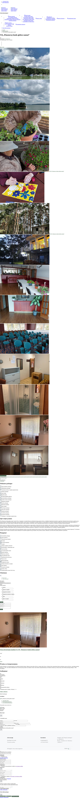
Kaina (1, 661)
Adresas (1, 721)
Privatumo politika (11, 742)
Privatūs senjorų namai (28, 16)
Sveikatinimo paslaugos (20, 24)
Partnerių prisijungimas (4, 797)
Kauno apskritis (5, 31)
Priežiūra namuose (15, 796)
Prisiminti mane (4, 756)
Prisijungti (9, 778)
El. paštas (18, 724)
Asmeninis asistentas (12, 20)
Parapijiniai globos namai (28, 20)
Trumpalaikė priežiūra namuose (12, 18)
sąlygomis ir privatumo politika (16, 776)
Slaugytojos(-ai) (3, 796)
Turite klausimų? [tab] (5, 578)
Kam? (1, 584)
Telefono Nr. (2, 724)
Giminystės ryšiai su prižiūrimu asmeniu (7, 725)
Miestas (1, 723)
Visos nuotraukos (3, 475)
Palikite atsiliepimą (3, 691)
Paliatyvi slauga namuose (9, 23)
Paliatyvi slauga (9, 22)
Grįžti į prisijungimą (3, 789)
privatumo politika (19, 766)
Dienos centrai (39, 18)
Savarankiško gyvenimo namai (28, 21)
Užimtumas (2, 481)
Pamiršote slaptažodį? (4, 757)
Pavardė (15, 720)
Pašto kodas (16, 723)
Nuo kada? (2, 580)
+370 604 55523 (5, 1)
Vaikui (3, 596)
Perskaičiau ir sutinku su (11, 776)
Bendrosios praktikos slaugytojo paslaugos (12, 19)
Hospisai (9, 24)
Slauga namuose (12, 16)
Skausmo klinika (9, 25)
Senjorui (3, 587)
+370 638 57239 (5, 700)
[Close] (1, 716)
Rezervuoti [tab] (4, 577)
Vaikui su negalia (5, 598)
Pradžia (3, 29)
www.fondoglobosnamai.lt (7, 702)
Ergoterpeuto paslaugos (50, 20)
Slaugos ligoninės (61, 18)
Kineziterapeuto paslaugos (50, 19)
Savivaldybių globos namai (28, 17)
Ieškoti (1, 602)
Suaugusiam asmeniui (6, 591)
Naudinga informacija (11, 740)
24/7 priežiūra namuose (12, 17)
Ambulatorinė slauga (72, 18)
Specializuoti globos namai (28, 18)
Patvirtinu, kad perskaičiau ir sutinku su (12, 766)
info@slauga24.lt (5, 2)
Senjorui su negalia (5, 589)
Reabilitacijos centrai (50, 17)
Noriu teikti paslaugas (4, 13)
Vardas (1, 720)
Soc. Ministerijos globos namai (28, 19)
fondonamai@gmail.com (6, 701)
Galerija (1, 476)
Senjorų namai (27, 15)
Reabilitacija (49, 16)
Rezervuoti (2, 47)
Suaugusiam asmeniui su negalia (8, 594)
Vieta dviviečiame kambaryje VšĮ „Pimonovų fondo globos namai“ (20, 649)
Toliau (1, 726)
